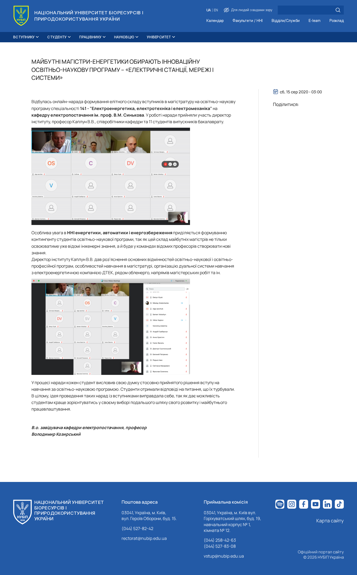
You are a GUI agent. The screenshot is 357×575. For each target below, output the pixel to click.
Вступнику (24, 37)
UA (208, 10)
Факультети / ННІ (248, 21)
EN (216, 10)
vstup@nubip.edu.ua (224, 556)
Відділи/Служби (286, 21)
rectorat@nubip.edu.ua (144, 538)
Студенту (57, 37)
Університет (159, 37)
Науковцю (124, 37)
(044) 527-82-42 (137, 528)
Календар (215, 21)
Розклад (337, 21)
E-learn (315, 21)
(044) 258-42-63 (220, 540)
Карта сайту (330, 520)
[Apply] (338, 10)
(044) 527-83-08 (220, 546)
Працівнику (90, 37)
